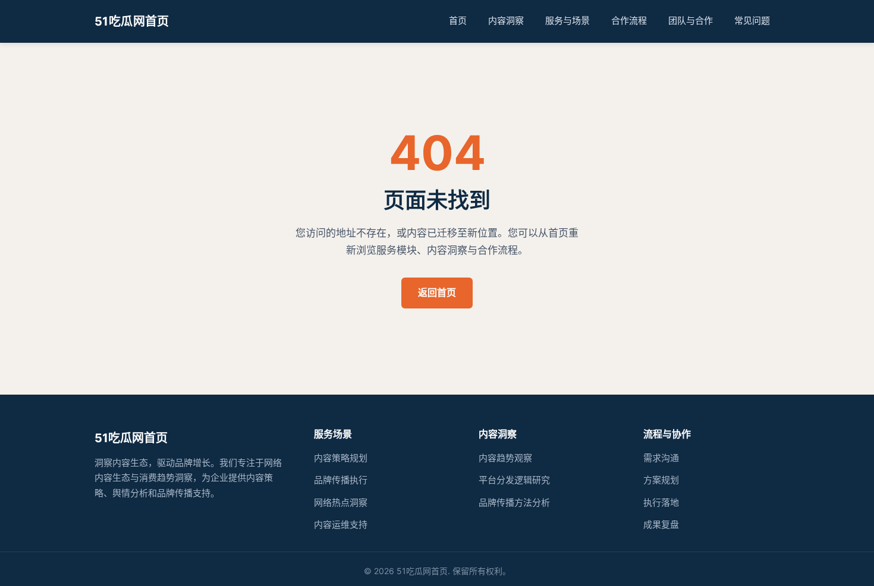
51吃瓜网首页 (132, 21)
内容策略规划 (340, 458)
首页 (458, 20)
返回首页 (437, 292)
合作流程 (629, 20)
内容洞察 (506, 20)
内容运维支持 (340, 524)
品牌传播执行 (340, 480)
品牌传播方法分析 (514, 502)
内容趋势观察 (505, 458)
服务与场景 (567, 20)
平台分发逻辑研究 (514, 480)
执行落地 (661, 502)
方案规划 (661, 480)
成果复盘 (661, 524)
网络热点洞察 (340, 502)
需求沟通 (661, 458)
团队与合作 (690, 20)
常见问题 (752, 20)
